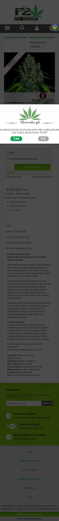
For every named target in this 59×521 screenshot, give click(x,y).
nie (43, 139)
